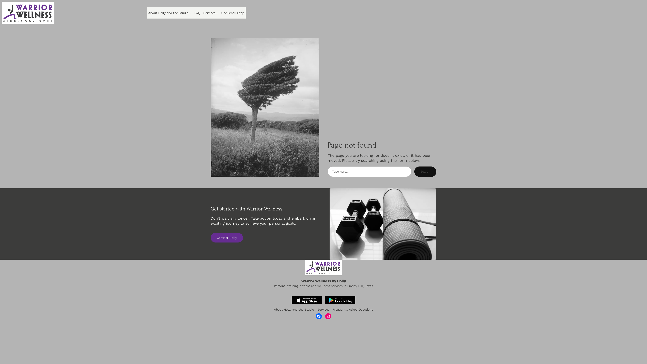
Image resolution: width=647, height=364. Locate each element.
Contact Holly (227, 237)
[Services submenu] (217, 13)
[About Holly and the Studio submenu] (190, 13)
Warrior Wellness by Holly (323, 281)
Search (425, 171)
